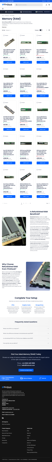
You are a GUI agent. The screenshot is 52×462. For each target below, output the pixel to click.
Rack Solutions (5, 430)
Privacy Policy (30, 450)
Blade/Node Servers (6, 435)
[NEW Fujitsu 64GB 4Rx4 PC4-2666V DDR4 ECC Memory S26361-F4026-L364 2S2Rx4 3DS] (43, 143)
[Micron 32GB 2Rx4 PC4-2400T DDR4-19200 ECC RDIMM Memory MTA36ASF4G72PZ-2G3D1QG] (26, 110)
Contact (48, 1)
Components (7, 15)
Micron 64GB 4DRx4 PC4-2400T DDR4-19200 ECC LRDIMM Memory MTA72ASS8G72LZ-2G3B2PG (42, 85)
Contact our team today (26, 370)
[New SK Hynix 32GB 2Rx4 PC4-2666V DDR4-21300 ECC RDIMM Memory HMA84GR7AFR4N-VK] (9, 177)
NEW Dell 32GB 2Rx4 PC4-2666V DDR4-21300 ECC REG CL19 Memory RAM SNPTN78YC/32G (26, 186)
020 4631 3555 (10, 1)
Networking (4, 440)
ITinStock (5, 459)
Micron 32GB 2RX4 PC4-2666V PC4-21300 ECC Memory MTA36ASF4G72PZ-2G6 (42, 52)
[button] (49, 4)
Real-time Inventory (6, 424)
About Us (44, 1)
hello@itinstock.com (9, 412)
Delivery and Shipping (31, 440)
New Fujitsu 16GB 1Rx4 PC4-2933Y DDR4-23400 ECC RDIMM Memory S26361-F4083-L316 (26, 52)
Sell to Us (29, 442)
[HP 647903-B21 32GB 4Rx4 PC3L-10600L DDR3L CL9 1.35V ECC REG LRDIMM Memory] (9, 110)
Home (3, 15)
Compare (37, 30)
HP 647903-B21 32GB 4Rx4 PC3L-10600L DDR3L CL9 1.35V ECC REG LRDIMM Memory (8, 119)
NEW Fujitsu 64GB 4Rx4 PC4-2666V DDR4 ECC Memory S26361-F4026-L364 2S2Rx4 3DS (42, 152)
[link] (11, 203)
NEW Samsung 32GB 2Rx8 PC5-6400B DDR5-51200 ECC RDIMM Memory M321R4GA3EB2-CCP (25, 152)
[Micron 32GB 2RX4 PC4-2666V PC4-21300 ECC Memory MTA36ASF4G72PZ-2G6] (43, 43)
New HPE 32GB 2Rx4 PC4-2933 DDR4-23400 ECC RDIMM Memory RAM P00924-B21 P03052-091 (8, 152)
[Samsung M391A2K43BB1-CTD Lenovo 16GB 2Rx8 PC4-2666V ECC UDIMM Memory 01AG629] (26, 76)
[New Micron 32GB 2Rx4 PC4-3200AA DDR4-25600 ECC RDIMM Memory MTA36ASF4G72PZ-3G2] (43, 177)
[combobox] (29, 4)
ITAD (28, 438)
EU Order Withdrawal (31, 445)
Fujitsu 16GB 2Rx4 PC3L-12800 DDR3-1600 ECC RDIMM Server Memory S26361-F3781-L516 (8, 85)
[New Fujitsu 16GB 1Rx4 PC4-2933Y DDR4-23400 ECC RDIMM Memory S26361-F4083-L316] (26, 43)
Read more (4, 27)
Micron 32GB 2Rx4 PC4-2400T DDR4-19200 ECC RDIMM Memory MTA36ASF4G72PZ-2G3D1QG (26, 119)
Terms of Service (30, 447)
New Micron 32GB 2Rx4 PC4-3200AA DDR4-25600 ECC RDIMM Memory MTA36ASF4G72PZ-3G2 (43, 186)
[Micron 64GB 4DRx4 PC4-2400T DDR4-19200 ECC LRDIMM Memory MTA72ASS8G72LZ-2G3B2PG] (43, 76)
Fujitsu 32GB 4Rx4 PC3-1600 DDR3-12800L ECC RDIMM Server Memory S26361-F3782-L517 (9, 52)
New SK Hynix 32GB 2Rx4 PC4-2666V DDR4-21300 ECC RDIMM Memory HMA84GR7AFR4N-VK (9, 186)
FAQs (28, 430)
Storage (3, 438)
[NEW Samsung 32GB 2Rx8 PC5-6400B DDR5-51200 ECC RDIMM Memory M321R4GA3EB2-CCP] (26, 143)
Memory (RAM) (12, 15)
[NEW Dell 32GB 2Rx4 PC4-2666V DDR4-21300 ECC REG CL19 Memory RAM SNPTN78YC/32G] (26, 177)
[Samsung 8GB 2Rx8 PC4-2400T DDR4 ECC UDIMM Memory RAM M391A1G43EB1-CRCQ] (43, 110)
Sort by (3, 30)
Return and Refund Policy (32, 452)
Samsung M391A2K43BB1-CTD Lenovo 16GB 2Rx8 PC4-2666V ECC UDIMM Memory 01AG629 (26, 85)
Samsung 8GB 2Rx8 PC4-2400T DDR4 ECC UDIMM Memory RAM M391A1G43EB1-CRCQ (42, 119)
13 (30, 203)
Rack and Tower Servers (7, 433)
